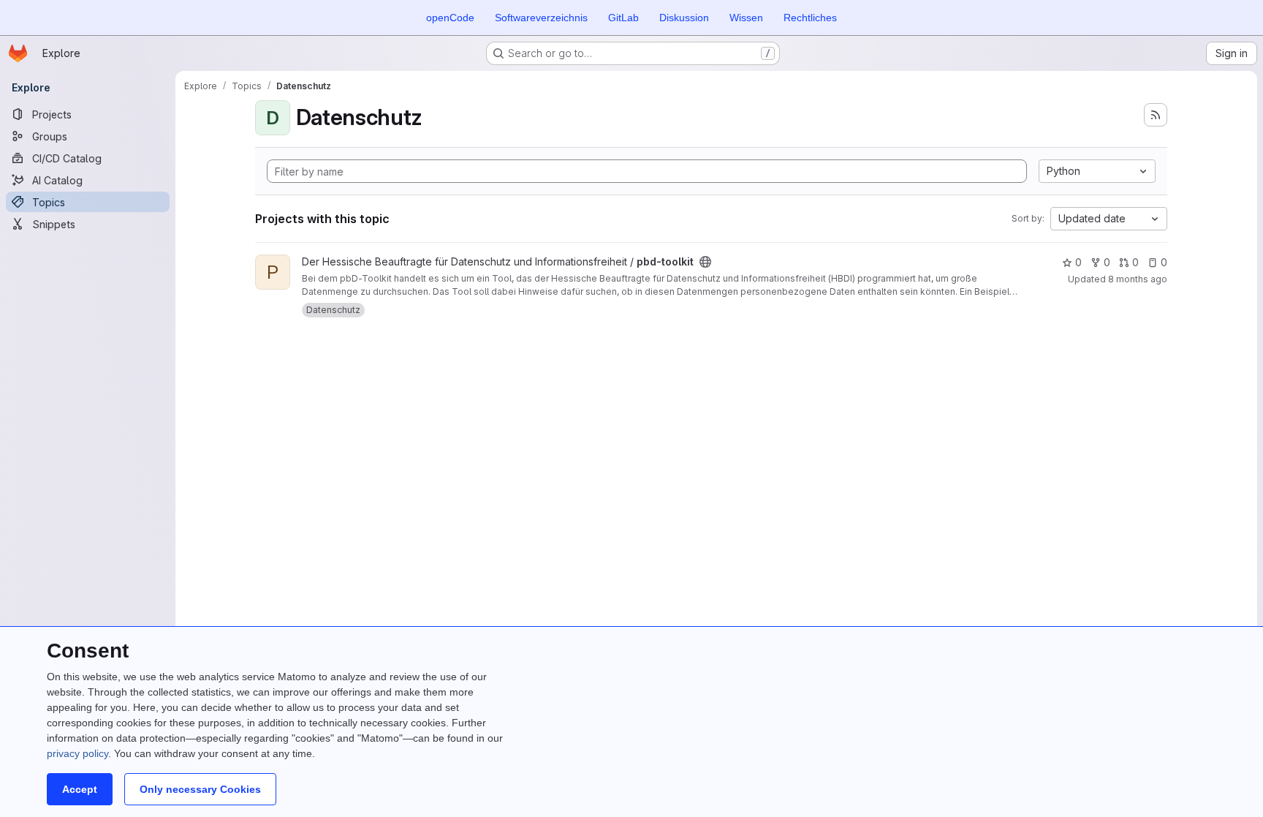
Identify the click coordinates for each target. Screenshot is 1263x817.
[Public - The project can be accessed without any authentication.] (705, 262)
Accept (79, 789)
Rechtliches (810, 17)
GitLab (623, 17)
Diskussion (684, 17)
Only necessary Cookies (200, 789)
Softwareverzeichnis (541, 17)
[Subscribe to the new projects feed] (1155, 115)
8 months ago (1137, 279)
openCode (450, 17)
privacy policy (77, 753)
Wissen (746, 17)
